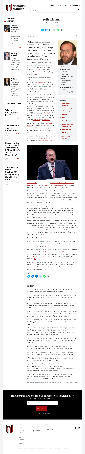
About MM (75, 5)
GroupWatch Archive (22, 442)
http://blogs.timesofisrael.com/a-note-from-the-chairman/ (47, 292)
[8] (46, 217)
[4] (49, 120)
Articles (67, 5)
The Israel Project (66, 129)
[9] (43, 234)
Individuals (21, 428)
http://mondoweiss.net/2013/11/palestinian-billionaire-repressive (49, 379)
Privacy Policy (48, 432)
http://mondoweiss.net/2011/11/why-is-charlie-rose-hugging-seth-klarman (51, 354)
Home (52, 5)
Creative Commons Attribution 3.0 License (58, 448)
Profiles (59, 5)
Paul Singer (36, 120)
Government (21, 430)
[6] (66, 187)
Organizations (22, 435)
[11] (35, 259)
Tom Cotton (65, 114)
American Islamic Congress (37, 256)
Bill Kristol (45, 120)
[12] (45, 269)
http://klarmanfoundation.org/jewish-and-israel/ (44, 360)
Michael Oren (65, 121)
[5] (30, 132)
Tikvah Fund (65, 117)
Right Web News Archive (36, 431)
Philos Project (65, 132)
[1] (40, 69)
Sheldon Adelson (41, 82)
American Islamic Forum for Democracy (40, 252)
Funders (20, 432)
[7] (53, 202)
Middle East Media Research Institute (37, 185)
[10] (45, 246)
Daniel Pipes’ (52, 185)
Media (20, 437)
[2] (36, 74)
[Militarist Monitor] (16, 6)
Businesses (21, 439)
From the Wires (35, 428)
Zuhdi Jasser (63, 252)
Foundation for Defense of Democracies (62, 183)
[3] (39, 91)
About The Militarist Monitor (49, 428)
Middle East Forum (61, 185)
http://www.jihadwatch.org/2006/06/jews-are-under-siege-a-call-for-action (51, 348)
